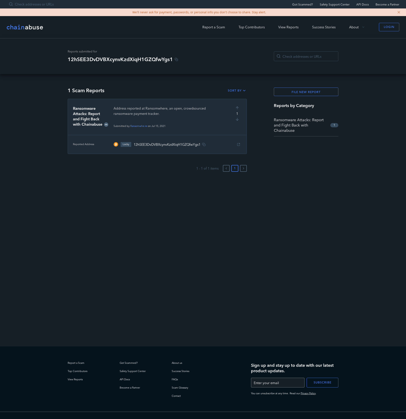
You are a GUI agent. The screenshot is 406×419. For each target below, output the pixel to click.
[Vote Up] (237, 108)
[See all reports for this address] (238, 144)
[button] (157, 126)
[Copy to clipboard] (176, 59)
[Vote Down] (237, 119)
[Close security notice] (399, 12)
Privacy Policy (308, 393)
